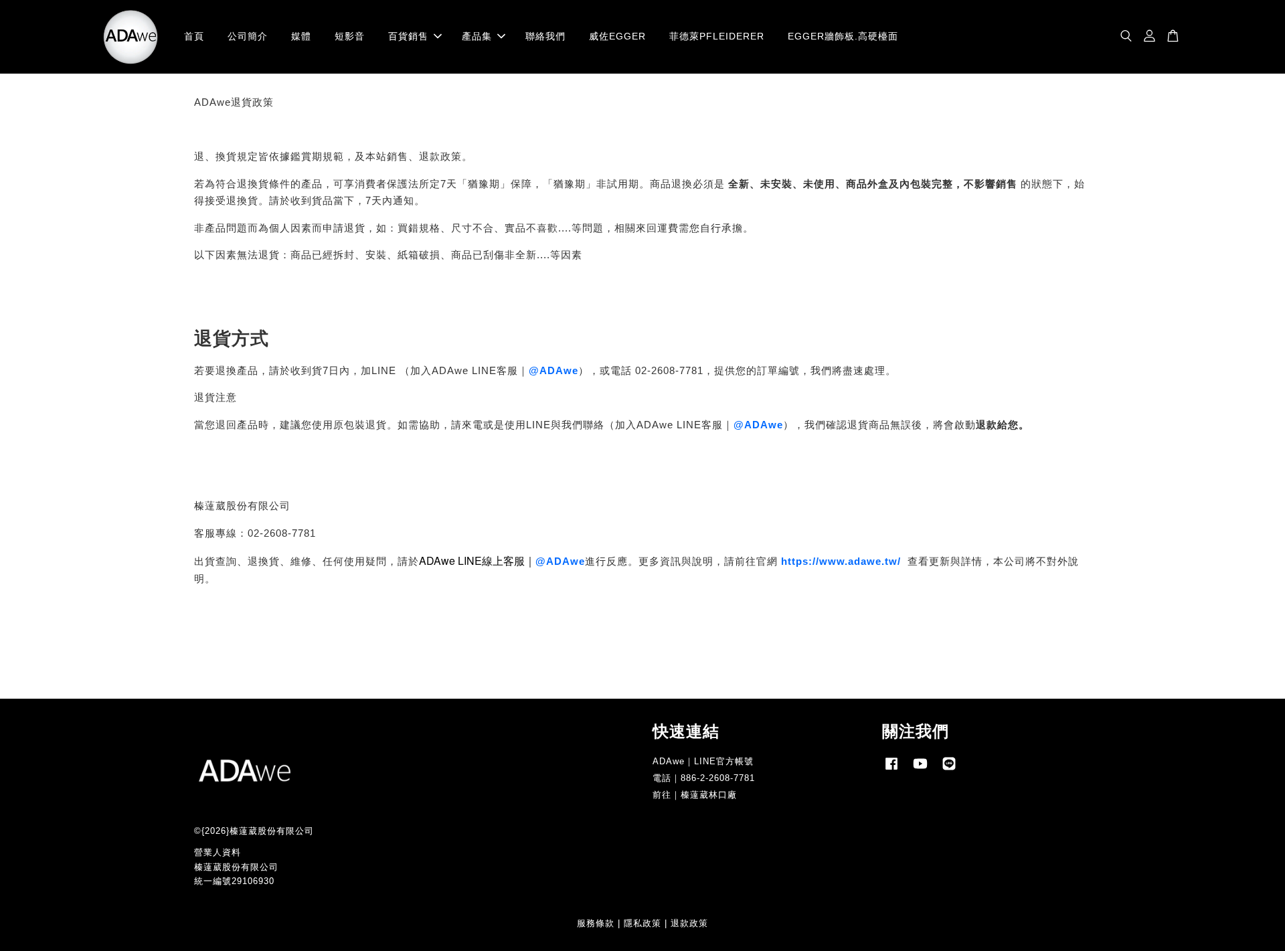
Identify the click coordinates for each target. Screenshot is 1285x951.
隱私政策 (642, 923)
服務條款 (595, 923)
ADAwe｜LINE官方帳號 (703, 761)
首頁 (194, 36)
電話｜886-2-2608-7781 (704, 778)
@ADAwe (553, 370)
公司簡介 (248, 36)
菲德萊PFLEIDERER (716, 36)
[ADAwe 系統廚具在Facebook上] (891, 770)
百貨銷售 (408, 36)
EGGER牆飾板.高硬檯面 (843, 36)
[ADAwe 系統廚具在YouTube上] (920, 770)
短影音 (350, 36)
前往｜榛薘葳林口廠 (695, 795)
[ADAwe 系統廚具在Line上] (949, 770)
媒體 (301, 36)
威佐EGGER (617, 36)
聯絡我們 (545, 36)
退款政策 (689, 923)
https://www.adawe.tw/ (841, 561)
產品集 (477, 36)
